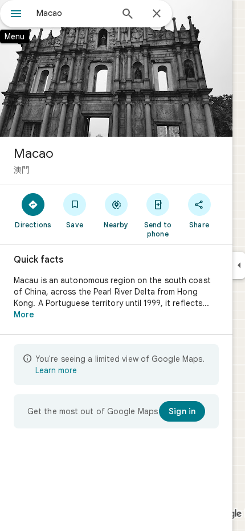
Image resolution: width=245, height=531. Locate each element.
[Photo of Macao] (116, 68)
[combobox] (74, 13)
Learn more (56, 370)
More (24, 314)
